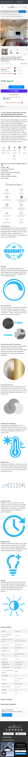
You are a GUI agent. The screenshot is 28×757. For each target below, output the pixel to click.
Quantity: (3, 84)
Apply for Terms (5, 63)
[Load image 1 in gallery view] (4, 52)
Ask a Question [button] (7, 714)
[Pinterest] (13, 729)
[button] (2, 7)
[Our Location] (22, 729)
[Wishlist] (19, 7)
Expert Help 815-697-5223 (13, 102)
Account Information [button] (8, 740)
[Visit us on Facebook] (7, 729)
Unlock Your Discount (21, 753)
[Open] (3, 753)
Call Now (9, 733)
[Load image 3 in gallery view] (17, 52)
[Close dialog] (26, 742)
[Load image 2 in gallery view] (11, 52)
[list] (14, 33)
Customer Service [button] (7, 737)
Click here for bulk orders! (7, 73)
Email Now (22, 733)
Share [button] (3, 106)
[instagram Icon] (16, 729)
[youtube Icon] (19, 729)
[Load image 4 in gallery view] (24, 52)
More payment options (14, 94)
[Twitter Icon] (10, 729)
